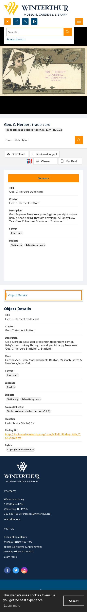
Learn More (10, 556)
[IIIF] (29, 161)
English (11, 387)
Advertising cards (35, 245)
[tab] (43, 178)
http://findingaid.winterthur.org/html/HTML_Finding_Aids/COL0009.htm (43, 436)
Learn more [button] (12, 605)
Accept (74, 600)
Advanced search (15, 39)
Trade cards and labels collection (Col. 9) (28, 411)
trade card (16, 232)
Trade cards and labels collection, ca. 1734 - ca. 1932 (34, 129)
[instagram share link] (24, 570)
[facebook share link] (7, 570)
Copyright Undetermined (20, 449)
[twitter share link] (16, 570)
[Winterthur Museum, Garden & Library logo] (36, 9)
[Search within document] (79, 140)
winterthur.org (12, 519)
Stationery (16, 245)
